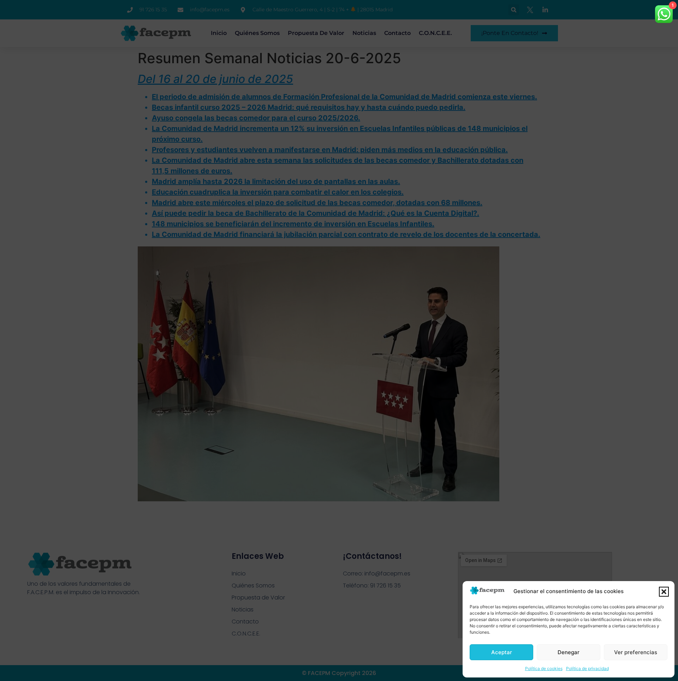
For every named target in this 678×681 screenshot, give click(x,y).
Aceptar (501, 652)
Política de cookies (544, 668)
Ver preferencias (635, 652)
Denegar (568, 652)
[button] (663, 591)
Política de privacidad (587, 668)
